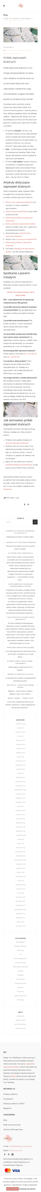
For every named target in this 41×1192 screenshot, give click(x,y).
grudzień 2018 (20, 852)
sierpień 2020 (20, 798)
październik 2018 (20, 860)
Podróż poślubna (20, 983)
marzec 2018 (20, 889)
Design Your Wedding (11, 18)
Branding (20, 950)
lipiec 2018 (20, 872)
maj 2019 (20, 839)
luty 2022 (20, 736)
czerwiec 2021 (20, 761)
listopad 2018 (20, 856)
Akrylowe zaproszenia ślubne (20, 647)
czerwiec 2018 (20, 876)
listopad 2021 (20, 744)
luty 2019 (20, 843)
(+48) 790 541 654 (15, 1150)
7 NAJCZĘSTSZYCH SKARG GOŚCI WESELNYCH (20, 618)
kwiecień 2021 (20, 765)
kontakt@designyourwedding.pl (20, 1146)
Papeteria (7, 54)
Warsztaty (20, 1000)
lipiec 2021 (20, 757)
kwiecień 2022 (20, 732)
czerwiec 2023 (21, 724)
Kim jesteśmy (8, 1099)
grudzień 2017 (20, 901)
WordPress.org (20, 1028)
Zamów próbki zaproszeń (13, 1129)
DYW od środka (24, 50)
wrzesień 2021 (20, 748)
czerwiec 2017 (20, 926)
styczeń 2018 (20, 897)
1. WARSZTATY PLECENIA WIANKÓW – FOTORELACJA (20, 532)
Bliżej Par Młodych (20, 946)
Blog (5, 1120)
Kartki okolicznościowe (20, 967)
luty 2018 (20, 893)
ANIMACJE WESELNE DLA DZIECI (21, 674)
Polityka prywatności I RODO (13, 1104)
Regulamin (7, 1108)
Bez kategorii (26, 18)
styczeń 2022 (20, 740)
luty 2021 (20, 773)
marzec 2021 (20, 769)
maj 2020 (20, 806)
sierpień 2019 (20, 831)
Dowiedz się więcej (27, 1189)
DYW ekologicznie (20, 958)
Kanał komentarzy (20, 1024)
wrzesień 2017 (20, 913)
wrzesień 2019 (21, 827)
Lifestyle (20, 971)
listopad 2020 (20, 786)
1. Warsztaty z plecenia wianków (20, 542)
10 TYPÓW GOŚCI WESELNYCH (20, 553)
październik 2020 (20, 790)
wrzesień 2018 (20, 864)
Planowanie (20, 979)
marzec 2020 (20, 814)
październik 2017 (20, 909)
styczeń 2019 (20, 847)
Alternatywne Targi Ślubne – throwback (20, 662)
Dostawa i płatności (10, 1094)
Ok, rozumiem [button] (12, 1189)
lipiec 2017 (20, 922)
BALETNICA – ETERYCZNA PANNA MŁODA (20, 686)
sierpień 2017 (20, 918)
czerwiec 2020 (20, 802)
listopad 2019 (20, 823)
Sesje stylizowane (21, 996)
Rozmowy (20, 991)
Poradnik (16, 54)
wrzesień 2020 (20, 794)
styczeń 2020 (20, 819)
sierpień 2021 (20, 753)
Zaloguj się (20, 1016)
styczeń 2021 (20, 777)
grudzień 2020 (20, 781)
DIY (20, 954)
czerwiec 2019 (21, 835)
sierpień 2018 (20, 868)
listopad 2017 (20, 905)
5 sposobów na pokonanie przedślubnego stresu (20, 585)
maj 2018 (20, 880)
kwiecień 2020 (20, 810)
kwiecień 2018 (21, 885)
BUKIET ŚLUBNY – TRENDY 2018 (20, 698)
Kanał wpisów (20, 1020)
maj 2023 (20, 728)
